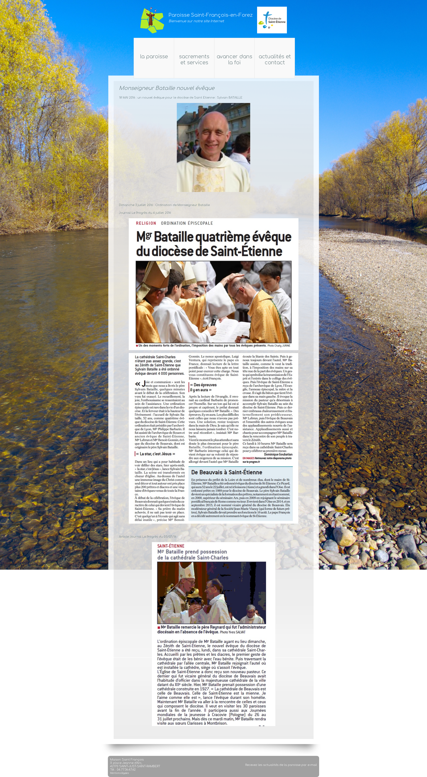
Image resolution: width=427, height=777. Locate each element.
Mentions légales (119, 773)
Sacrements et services (194, 59)
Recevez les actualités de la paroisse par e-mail (281, 765)
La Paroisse (154, 56)
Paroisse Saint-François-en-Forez (211, 15)
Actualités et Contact (275, 59)
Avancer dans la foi (234, 59)
